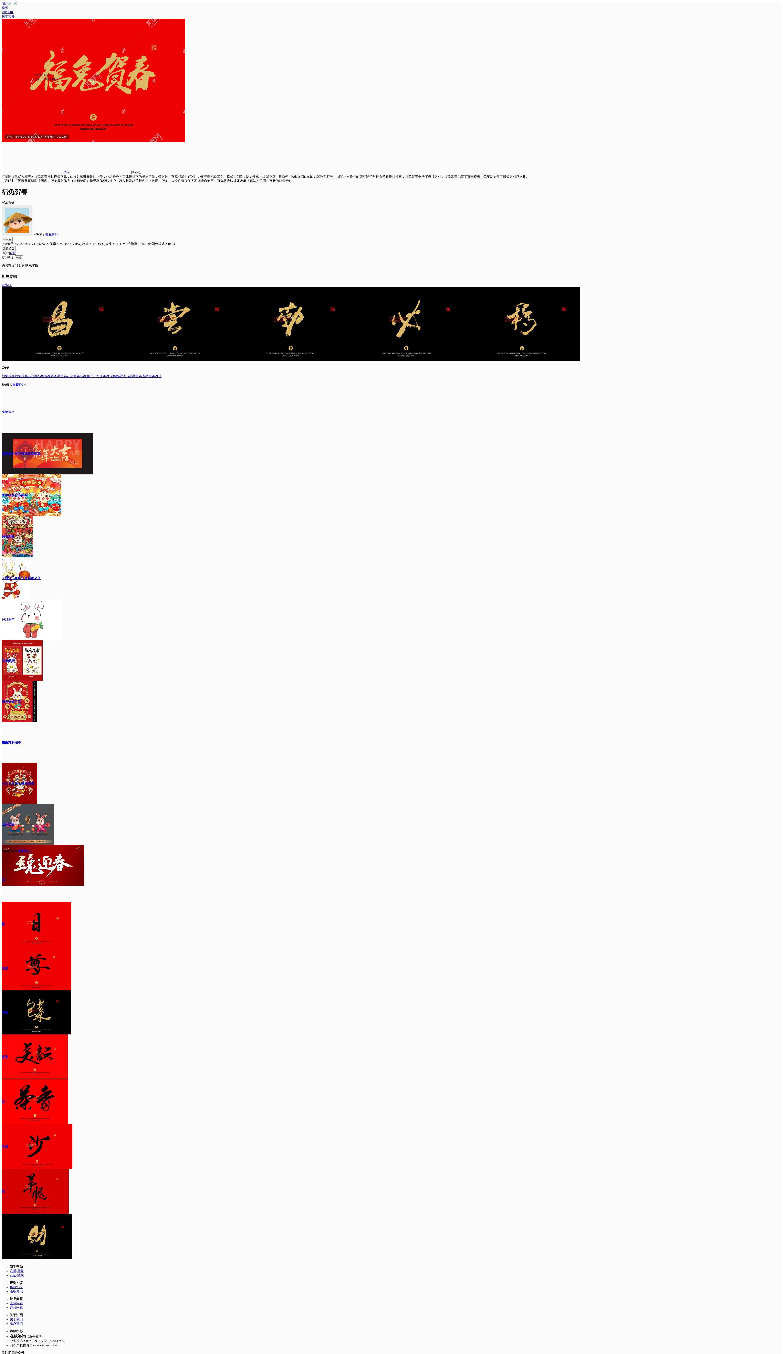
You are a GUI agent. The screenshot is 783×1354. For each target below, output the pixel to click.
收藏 (19, 257)
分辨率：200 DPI (140, 244)
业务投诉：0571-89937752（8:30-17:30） (38, 1341)
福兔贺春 (8, 376)
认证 (13, 1275)
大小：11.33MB (116, 244)
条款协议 (16, 1287)
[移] (522, 359)
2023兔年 (99, 376)
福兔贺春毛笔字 (49, 376)
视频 (5, 8)
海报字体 (112, 376)
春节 (89, 376)
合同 (13, 253)
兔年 (63, 376)
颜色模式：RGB (163, 244)
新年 (76, 376)
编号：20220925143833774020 (28, 244)
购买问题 (16, 1307)
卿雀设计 (51, 234)
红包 (70, 376)
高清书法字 (127, 376)
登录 (20, 1271)
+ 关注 (7, 239)
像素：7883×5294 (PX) (66, 244)
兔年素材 (141, 376)
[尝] (175, 359)
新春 (83, 376)
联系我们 (16, 1323)
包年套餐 (8, 16)
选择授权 (8, 248)
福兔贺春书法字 (26, 376)
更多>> (7, 285)
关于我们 (16, 1319)
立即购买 (8, 257)
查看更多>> (19, 384)
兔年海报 (154, 376)
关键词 (6, 367)
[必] (406, 359)
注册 (13, 1271)
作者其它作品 (10, 850)
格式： (93, 244)
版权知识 (16, 1291)
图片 (5, 3)
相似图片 (7, 384)
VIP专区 (7, 12)
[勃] (290, 359)
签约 (20, 1275)
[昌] (59, 359)
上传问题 (16, 1303)
